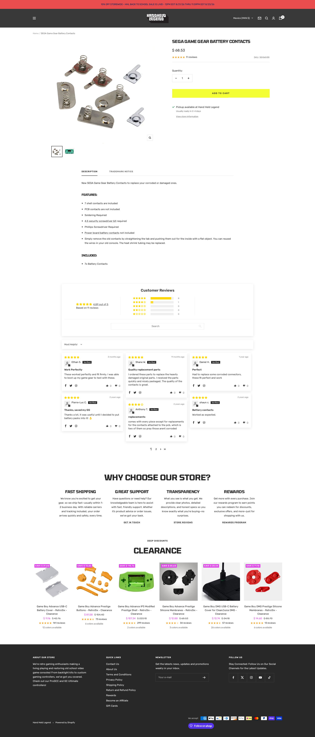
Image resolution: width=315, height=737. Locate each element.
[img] (71, 357)
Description (89, 171)
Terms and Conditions (118, 674)
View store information (187, 116)
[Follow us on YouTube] (260, 677)
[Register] (204, 677)
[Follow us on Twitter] (242, 677)
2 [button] (156, 449)
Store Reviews (183, 522)
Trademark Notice (121, 171)
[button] (139, 298)
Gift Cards (112, 705)
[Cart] (280, 18)
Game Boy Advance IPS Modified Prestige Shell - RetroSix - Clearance (136, 610)
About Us (111, 669)
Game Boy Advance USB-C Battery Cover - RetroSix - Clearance (52, 610)
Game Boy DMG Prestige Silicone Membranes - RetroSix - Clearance (263, 610)
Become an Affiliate (117, 700)
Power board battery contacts (102, 232)
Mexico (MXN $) (241, 18)
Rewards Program (234, 522)
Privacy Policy (114, 679)
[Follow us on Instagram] (251, 677)
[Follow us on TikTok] (269, 677)
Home (36, 33)
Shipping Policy (115, 685)
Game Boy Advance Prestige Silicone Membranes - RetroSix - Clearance (178, 610)
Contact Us (112, 664)
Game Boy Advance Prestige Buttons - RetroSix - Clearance (94, 608)
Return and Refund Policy (121, 690)
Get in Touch (132, 522)
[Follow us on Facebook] (233, 677)
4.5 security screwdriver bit (100, 221)
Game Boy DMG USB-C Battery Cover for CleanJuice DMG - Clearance (220, 610)
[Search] (266, 18)
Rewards (111, 695)
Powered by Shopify (65, 722)
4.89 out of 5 (100, 304)
